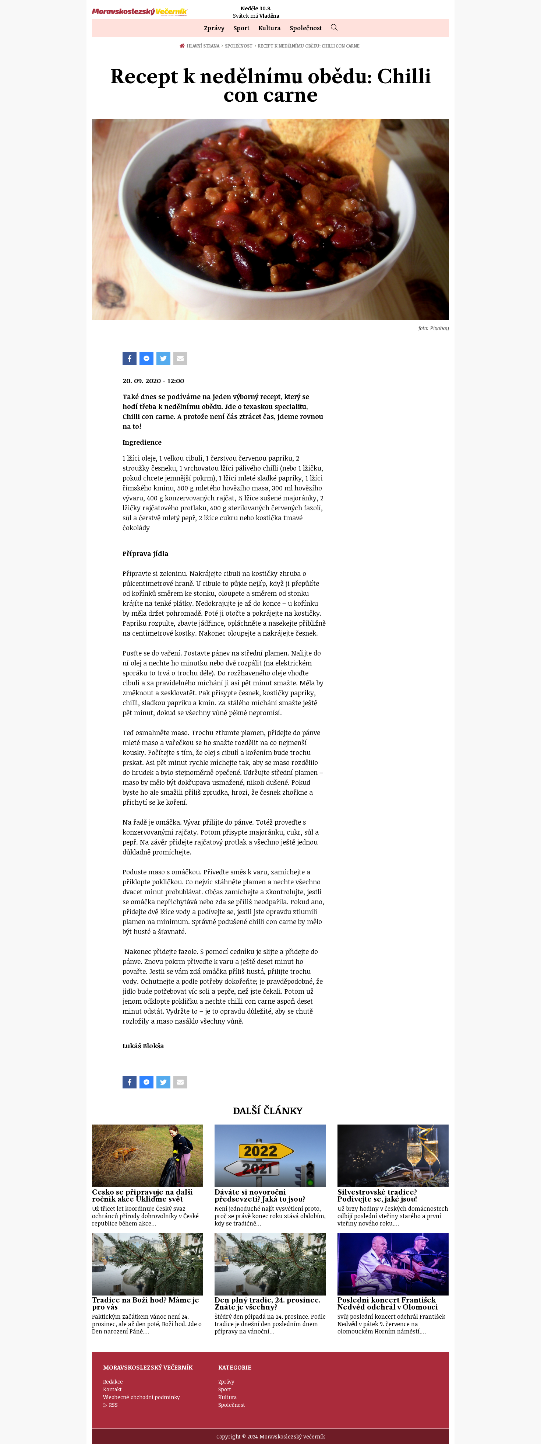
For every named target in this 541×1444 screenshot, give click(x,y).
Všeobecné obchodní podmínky (141, 1397)
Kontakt (112, 1389)
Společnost (306, 28)
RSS (113, 1404)
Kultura (269, 28)
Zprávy (214, 28)
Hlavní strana (204, 46)
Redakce (113, 1381)
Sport (241, 28)
